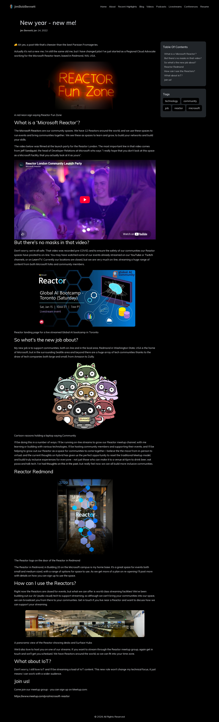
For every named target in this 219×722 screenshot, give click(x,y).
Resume (204, 6)
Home (103, 6)
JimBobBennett (24, 6)
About (112, 6)
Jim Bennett (26, 30)
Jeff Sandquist (29, 150)
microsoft (194, 108)
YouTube (136, 254)
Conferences (191, 6)
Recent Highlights (127, 6)
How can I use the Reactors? (179, 71)
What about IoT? (173, 75)
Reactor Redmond (174, 66)
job (167, 108)
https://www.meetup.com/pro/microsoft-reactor (42, 696)
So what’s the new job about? (180, 62)
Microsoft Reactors (30, 130)
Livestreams (175, 6)
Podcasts (161, 6)
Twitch (149, 254)
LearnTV (37, 259)
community (190, 101)
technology (171, 101)
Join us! (167, 79)
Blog (141, 6)
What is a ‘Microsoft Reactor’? (180, 53)
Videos (150, 6)
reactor (178, 108)
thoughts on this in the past (62, 463)
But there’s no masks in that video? (183, 58)
